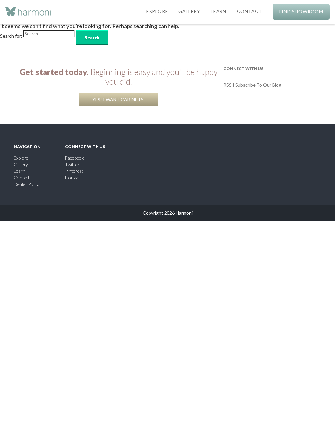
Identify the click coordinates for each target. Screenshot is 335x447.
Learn (19, 171)
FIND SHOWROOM (301, 11)
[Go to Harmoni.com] (28, 12)
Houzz (71, 177)
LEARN (218, 11)
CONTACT (249, 11)
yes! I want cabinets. (118, 99)
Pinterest (74, 171)
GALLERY (189, 11)
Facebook (74, 158)
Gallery (21, 164)
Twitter (72, 164)
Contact (22, 177)
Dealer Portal (27, 184)
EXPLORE (157, 11)
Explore (21, 158)
